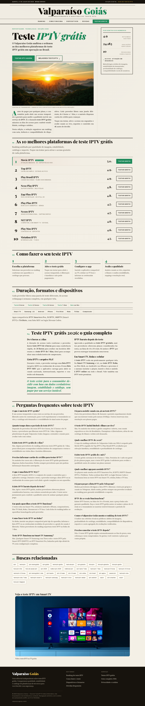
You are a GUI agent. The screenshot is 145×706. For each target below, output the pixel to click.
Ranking (41, 21)
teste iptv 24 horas (124, 569)
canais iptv (112, 573)
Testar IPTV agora (23, 58)
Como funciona (56, 21)
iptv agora (102, 573)
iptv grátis (46, 564)
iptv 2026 (44, 569)
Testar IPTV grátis (108, 675)
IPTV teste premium (82, 374)
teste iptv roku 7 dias (20, 577)
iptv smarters (111, 577)
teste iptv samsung (51, 577)
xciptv (121, 577)
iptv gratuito (82, 564)
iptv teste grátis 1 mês (36, 573)
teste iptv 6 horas (109, 569)
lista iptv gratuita (103, 564)
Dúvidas (85, 21)
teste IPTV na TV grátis (28, 659)
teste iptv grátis (58, 564)
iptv (15, 564)
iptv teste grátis (34, 564)
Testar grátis (100, 21)
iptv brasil (92, 573)
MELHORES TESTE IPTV (49, 58)
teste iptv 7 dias (95, 569)
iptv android (92, 577)
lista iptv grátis (117, 564)
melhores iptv (69, 569)
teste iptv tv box (66, 577)
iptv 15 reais (72, 573)
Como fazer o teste (73, 679)
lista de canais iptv (31, 569)
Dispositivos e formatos (75, 682)
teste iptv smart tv (36, 577)
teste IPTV (83, 405)
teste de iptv (70, 564)
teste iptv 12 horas (19, 573)
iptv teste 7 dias (82, 569)
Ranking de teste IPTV (74, 675)
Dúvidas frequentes (73, 686)
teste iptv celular (80, 577)
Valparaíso (72, 10)
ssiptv (102, 577)
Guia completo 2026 (108, 679)
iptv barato (50, 573)
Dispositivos (72, 21)
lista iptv (91, 564)
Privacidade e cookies (109, 682)
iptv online (83, 573)
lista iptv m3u (18, 569)
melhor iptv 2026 (55, 569)
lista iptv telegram (19, 582)
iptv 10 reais (61, 573)
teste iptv (23, 564)
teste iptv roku (124, 573)
